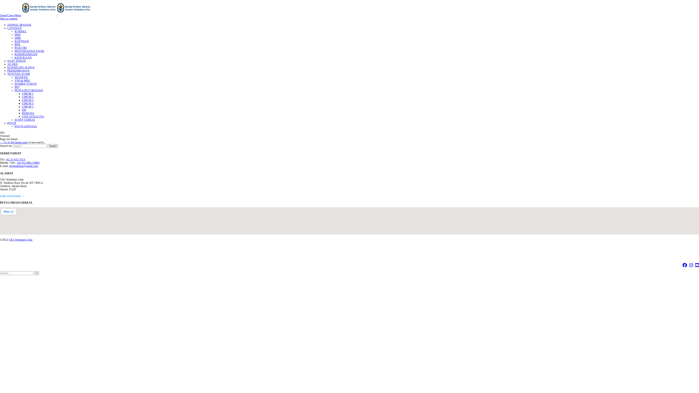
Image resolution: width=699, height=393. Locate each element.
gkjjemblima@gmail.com (23, 166)
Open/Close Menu (10, 15)
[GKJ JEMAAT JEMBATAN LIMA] (56, 15)
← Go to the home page (14, 142)
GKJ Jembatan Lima (20, 239)
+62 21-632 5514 (15, 159)
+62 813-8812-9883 (28, 162)
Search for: (6, 145)
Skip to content (8, 18)
